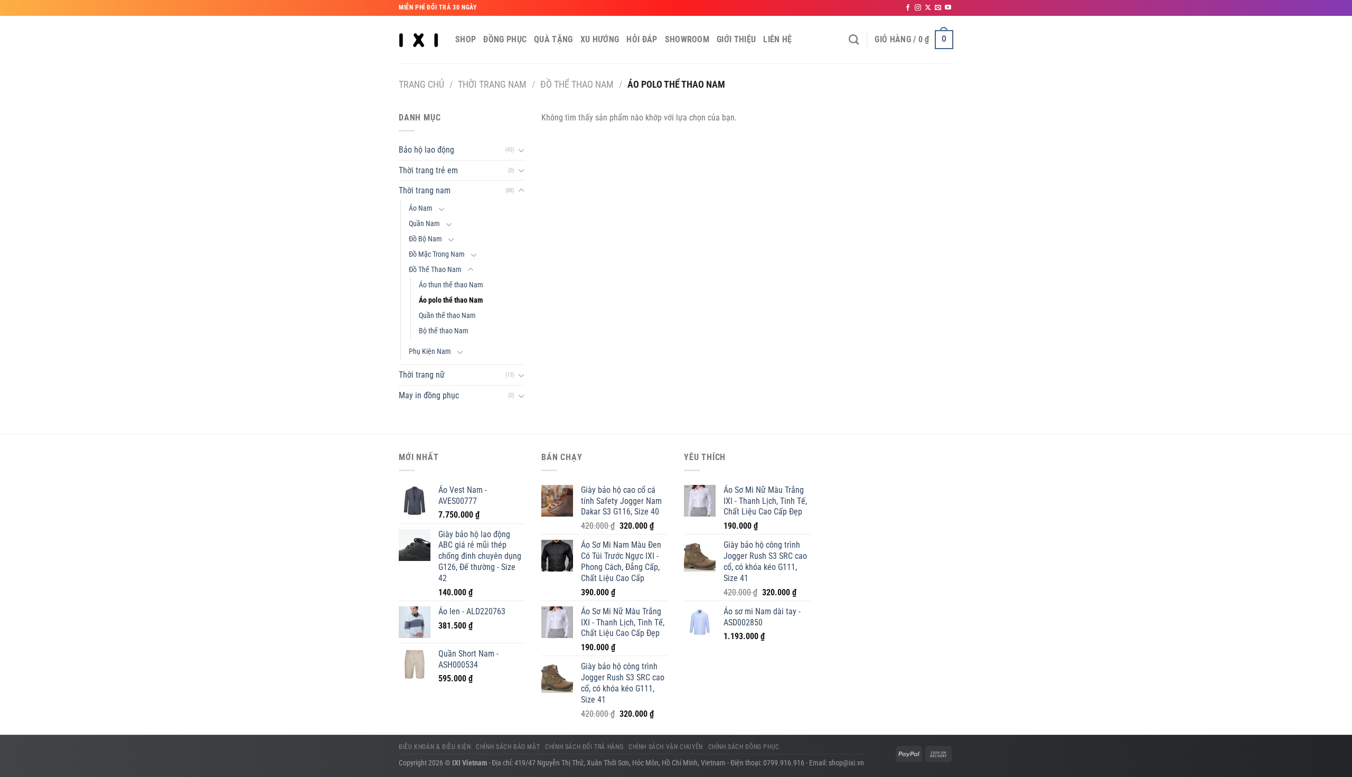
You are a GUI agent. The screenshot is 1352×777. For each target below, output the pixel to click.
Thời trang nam (492, 84)
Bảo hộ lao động (426, 150)
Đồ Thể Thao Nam (577, 84)
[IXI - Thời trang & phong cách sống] (419, 40)
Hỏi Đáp (641, 39)
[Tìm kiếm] (854, 39)
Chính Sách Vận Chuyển (665, 747)
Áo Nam (421, 208)
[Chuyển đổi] (521, 150)
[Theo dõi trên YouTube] (948, 8)
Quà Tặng (553, 39)
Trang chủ (421, 84)
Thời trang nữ (422, 375)
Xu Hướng (599, 39)
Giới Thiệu (736, 39)
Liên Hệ (777, 39)
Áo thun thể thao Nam (451, 284)
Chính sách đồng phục (744, 747)
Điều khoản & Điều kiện (435, 747)
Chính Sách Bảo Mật (508, 747)
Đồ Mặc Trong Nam (437, 254)
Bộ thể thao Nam (443, 330)
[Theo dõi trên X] (928, 8)
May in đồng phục (429, 395)
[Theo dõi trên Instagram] (918, 8)
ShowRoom (687, 39)
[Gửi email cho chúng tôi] (938, 8)
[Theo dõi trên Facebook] (908, 8)
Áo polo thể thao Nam (451, 300)
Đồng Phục (505, 39)
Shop (465, 39)
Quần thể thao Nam (447, 315)
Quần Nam (424, 223)
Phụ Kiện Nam (430, 351)
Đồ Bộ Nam (425, 239)
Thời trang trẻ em (428, 170)
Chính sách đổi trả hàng (584, 747)
